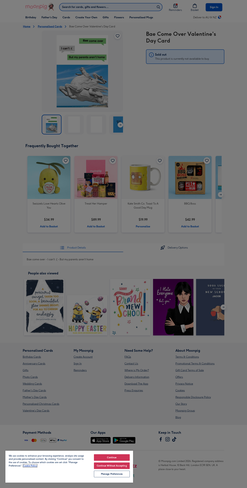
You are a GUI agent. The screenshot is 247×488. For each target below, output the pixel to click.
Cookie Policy (30, 465)
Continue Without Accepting (112, 465)
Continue (111, 457)
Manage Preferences (112, 474)
